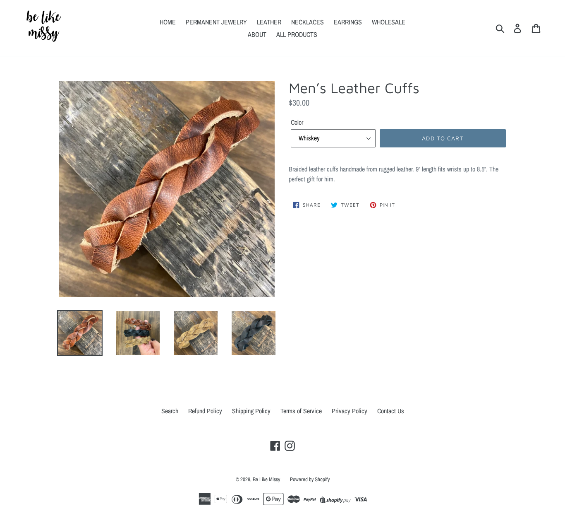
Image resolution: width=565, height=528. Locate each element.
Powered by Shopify (310, 479)
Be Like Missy (266, 479)
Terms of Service (301, 410)
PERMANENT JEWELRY (216, 22)
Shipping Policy (251, 410)
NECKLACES (307, 22)
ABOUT (257, 34)
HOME (168, 22)
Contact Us (390, 410)
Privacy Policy (349, 410)
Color (297, 122)
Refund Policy (205, 410)
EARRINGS (348, 22)
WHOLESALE (388, 22)
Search (169, 410)
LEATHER (269, 22)
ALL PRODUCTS (296, 34)
